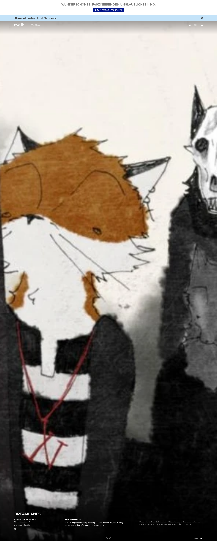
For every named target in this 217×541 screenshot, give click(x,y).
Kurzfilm (27, 525)
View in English (50, 18)
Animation (18, 525)
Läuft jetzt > (184, 524)
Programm (36, 25)
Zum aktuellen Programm (108, 10)
